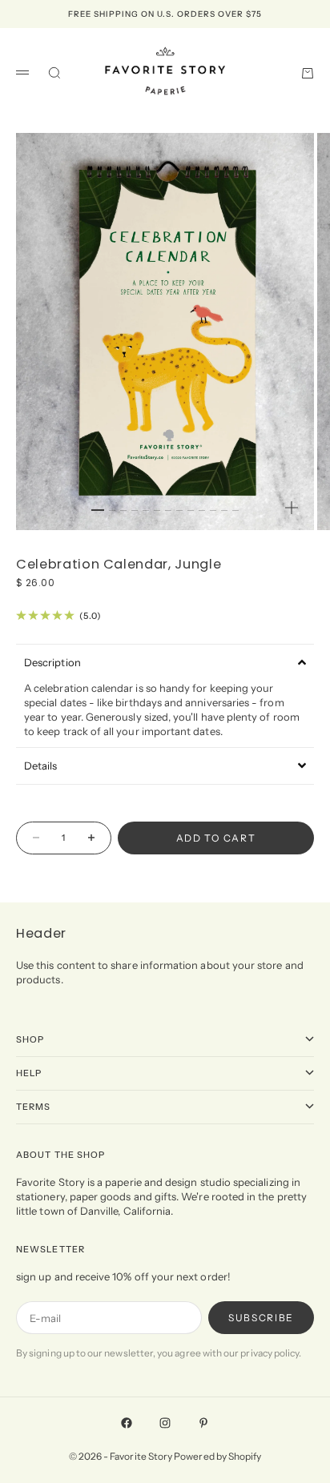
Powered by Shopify (217, 1456)
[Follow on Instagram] (165, 1423)
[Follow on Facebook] (126, 1423)
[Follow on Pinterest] (203, 1423)
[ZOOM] (292, 508)
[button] (165, 662)
